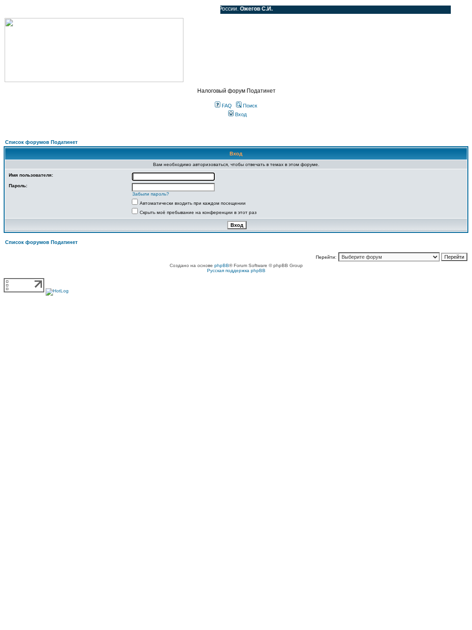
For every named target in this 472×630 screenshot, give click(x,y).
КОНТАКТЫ (175, 9)
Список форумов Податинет (41, 142)
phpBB (221, 265)
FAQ (226, 105)
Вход (240, 114)
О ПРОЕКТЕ (62, 9)
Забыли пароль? (150, 193)
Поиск (249, 105)
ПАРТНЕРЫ (134, 9)
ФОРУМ (25, 9)
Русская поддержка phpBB (236, 270)
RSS (206, 9)
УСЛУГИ (98, 9)
